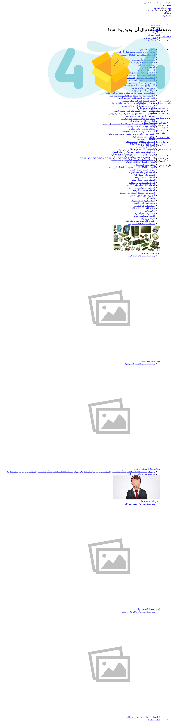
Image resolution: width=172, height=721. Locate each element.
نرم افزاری (150, 213)
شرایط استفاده (159, 128)
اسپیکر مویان (149, 190)
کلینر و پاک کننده (147, 221)
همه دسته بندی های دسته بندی (141, 223)
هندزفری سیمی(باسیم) (145, 111)
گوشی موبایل (154, 35)
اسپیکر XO (150, 177)
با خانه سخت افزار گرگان (159, 137)
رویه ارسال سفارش (157, 110)
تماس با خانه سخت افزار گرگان (151, 142)
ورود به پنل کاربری (162, 8)
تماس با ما (155, 32)
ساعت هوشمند (134, 126)
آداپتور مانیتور (149, 195)
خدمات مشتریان (163, 118)
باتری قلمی (150, 203)
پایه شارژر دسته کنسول (144, 152)
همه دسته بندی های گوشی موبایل (140, 504)
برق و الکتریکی (148, 208)
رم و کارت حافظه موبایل (121, 103)
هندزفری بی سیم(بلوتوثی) (143, 113)
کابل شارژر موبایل (152, 37)
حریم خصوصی (159, 130)
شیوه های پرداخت (158, 113)
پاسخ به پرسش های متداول (153, 122)
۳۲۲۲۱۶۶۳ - (96, 158)
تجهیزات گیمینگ (148, 162)
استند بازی (150, 147)
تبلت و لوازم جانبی (146, 118)
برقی (152, 211)
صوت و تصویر (148, 170)
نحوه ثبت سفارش (158, 108)
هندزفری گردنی (148, 116)
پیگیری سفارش (159, 133)
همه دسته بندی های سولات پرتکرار (139, 364)
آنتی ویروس (149, 216)
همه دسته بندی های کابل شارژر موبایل (138, 612)
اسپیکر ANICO (148, 185)
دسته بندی (155, 25)
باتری (152, 198)
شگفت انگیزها (154, 720)
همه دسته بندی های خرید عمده (141, 256)
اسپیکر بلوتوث (148, 172)
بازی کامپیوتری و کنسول (121, 159)
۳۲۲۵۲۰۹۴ (85, 158)
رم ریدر (151, 218)
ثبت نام (151, 10)
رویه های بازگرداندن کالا (155, 125)
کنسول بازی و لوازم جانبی (143, 134)
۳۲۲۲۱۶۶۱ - (121, 158)
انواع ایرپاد (140, 108)
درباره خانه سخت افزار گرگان (152, 145)
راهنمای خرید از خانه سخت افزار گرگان (153, 103)
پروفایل (167, 13)
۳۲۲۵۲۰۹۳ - (109, 158)
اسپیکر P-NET (148, 182)
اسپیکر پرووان (148, 188)
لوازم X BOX (136, 144)
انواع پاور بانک (149, 121)
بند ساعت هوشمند (147, 131)
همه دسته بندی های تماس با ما (141, 474)
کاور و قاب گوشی (147, 100)
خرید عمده (155, 361)
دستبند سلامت (148, 129)
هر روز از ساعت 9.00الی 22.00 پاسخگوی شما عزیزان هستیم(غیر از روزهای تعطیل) (118, 471)
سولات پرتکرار (153, 469)
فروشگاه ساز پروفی (148, 165)
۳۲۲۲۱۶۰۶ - (146, 158)
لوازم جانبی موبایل (146, 106)
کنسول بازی (137, 136)
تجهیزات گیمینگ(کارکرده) (143, 167)
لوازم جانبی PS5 (133, 141)
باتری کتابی (150, 205)
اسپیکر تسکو (149, 180)
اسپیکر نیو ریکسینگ (146, 193)
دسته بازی (150, 139)
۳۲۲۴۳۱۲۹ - (134, 158)
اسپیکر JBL (150, 175)
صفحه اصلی (165, 36)
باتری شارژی (149, 200)
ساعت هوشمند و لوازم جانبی (116, 124)
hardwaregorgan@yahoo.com (141, 161)
